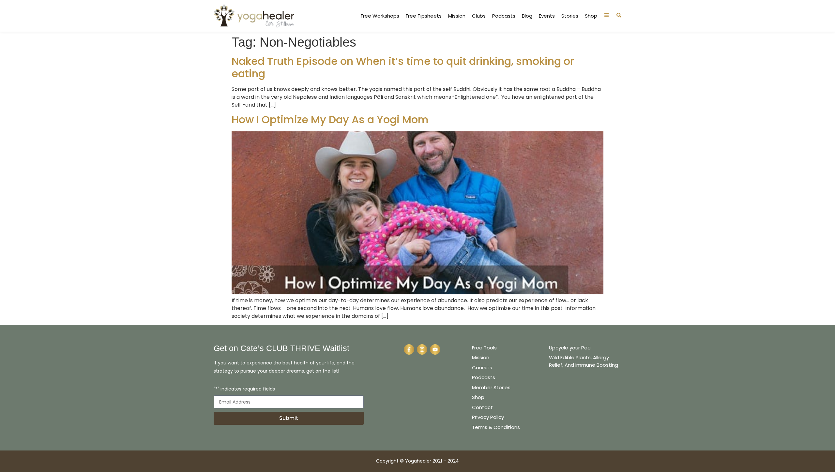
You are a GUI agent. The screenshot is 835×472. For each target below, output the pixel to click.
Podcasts (503, 16)
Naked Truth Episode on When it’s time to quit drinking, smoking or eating (403, 67)
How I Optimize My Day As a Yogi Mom (330, 119)
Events (547, 16)
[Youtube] (435, 349)
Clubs (479, 16)
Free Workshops (380, 16)
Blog (527, 16)
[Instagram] (422, 349)
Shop (591, 16)
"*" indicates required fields (244, 389)
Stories (569, 16)
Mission (456, 16)
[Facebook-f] (409, 349)
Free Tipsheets (424, 16)
